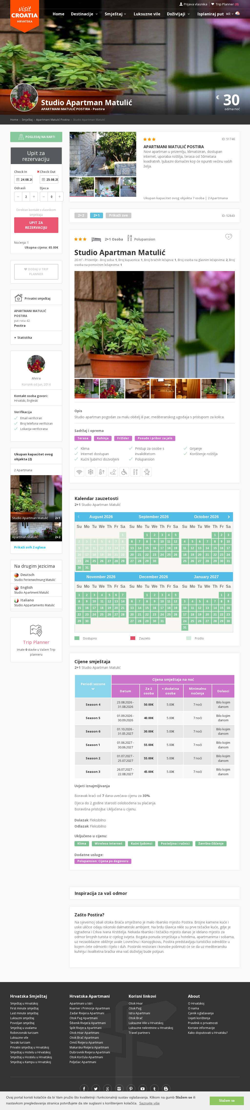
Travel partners (139, 1033)
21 (139, 554)
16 (154, 548)
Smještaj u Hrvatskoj (24, 1003)
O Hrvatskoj (196, 1003)
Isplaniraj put (211, 14)
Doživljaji (176, 14)
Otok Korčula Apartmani (86, 1057)
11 (168, 541)
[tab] (36, 512)
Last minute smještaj (24, 1013)
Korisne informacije (201, 1028)
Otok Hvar (136, 1003)
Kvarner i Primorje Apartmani (90, 1008)
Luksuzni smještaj (22, 1018)
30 (79, 567)
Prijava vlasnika (195, 4)
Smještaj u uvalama (23, 1028)
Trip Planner (227, 4)
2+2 (81, 215)
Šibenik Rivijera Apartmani (88, 1023)
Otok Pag (135, 1008)
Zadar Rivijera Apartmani (87, 1013)
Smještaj (114, 14)
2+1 (97, 215)
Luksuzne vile (147, 14)
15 (147, 548)
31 (87, 567)
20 (132, 554)
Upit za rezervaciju (36, 225)
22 (147, 554)
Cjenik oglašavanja (201, 1013)
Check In (20, 171)
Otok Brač (136, 1018)
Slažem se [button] (227, 1100)
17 (162, 548)
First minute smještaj (24, 1008)
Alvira (36, 378)
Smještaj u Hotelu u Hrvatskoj (30, 1052)
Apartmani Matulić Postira (53, 119)
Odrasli (20, 188)
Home (58, 14)
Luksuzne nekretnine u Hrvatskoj (151, 1028)
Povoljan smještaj (22, 1023)
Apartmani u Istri (81, 1003)
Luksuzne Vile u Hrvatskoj (146, 1023)
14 (139, 548)
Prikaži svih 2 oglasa (30, 547)
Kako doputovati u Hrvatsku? (208, 1033)
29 (123, 561)
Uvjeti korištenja (199, 1018)
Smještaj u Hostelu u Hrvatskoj (31, 1057)
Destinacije (82, 14)
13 (132, 548)
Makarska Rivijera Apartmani (89, 1047)
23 (154, 554)
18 (169, 548)
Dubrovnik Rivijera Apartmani (90, 1052)
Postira (99, 109)
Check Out (47, 171)
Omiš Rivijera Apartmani (86, 1042)
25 (94, 561)
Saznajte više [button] (149, 1103)
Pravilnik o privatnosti (203, 1023)
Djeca (44, 188)
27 (109, 561)
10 (162, 541)
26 (102, 561)
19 (175, 548)
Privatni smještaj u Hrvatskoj (29, 1047)
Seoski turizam (20, 1042)
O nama (193, 1008)
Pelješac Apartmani (83, 1062)
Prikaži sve (118, 215)
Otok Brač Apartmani (84, 1038)
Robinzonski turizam (24, 1033)
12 (175, 541)
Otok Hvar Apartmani (84, 1033)
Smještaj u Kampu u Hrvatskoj (30, 1062)
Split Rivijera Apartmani (86, 1028)
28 (116, 561)
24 (87, 561)
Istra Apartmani (139, 1013)
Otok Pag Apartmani (84, 1018)
